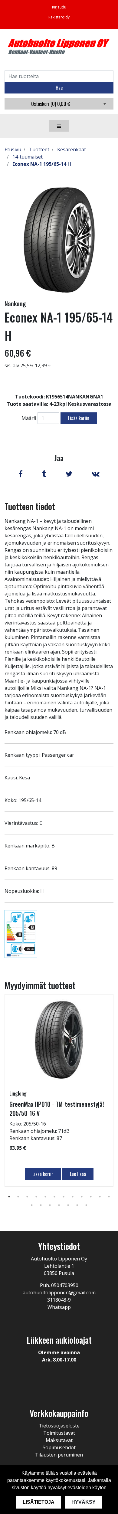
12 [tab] (109, 1197)
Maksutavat (59, 1440)
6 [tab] (54, 1197)
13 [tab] (32, 1205)
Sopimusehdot (59, 1447)
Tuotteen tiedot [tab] (30, 506)
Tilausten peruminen (59, 1454)
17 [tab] (68, 1205)
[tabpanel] (59, 1090)
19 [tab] (86, 1205)
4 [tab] (36, 1197)
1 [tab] (9, 1197)
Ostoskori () (50, 103)
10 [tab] (91, 1197)
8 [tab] (73, 1197)
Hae (59, 87)
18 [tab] (77, 1205)
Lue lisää (78, 1174)
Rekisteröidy (59, 17)
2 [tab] (18, 1197)
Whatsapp (59, 1307)
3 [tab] (27, 1197)
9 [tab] (82, 1197)
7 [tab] (64, 1197)
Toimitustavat (59, 1433)
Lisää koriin (78, 418)
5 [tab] (45, 1197)
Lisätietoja (38, 1502)
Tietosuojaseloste (59, 1425)
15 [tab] (50, 1205)
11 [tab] (100, 1197)
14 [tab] (41, 1205)
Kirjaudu (59, 7)
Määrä (28, 418)
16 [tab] (59, 1205)
